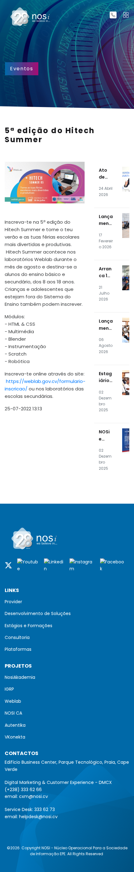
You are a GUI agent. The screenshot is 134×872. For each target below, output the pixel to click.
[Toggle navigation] (126, 15)
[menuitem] (67, 602)
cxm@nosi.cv (33, 796)
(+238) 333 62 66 (23, 789)
